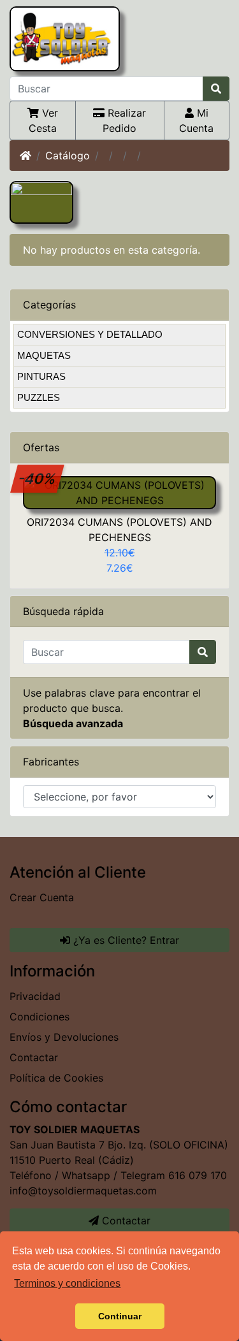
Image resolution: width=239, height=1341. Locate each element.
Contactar (34, 1057)
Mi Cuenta (196, 120)
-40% (38, 478)
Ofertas (41, 447)
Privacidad (35, 996)
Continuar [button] (119, 1316)
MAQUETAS (44, 355)
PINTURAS (41, 376)
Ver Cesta (43, 120)
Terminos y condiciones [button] (67, 1283)
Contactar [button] (124, 1220)
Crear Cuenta (42, 897)
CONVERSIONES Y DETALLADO (90, 334)
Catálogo (67, 155)
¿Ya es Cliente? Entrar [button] (124, 940)
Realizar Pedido (124, 120)
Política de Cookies (56, 1077)
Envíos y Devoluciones (64, 1037)
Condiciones (39, 1016)
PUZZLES (38, 397)
